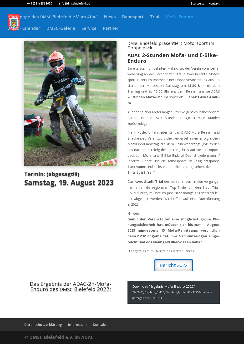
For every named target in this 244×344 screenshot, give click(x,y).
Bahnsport (133, 17)
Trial (154, 17)
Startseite (197, 3)
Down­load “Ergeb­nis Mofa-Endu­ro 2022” (172, 292)
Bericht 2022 (174, 265)
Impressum (77, 324)
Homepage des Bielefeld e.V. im (52, 17)
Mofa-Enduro (179, 17)
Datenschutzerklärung (43, 324)
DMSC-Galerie (60, 28)
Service (89, 28)
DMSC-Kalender (23, 28)
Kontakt (214, 3)
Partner (110, 28)
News (110, 17)
